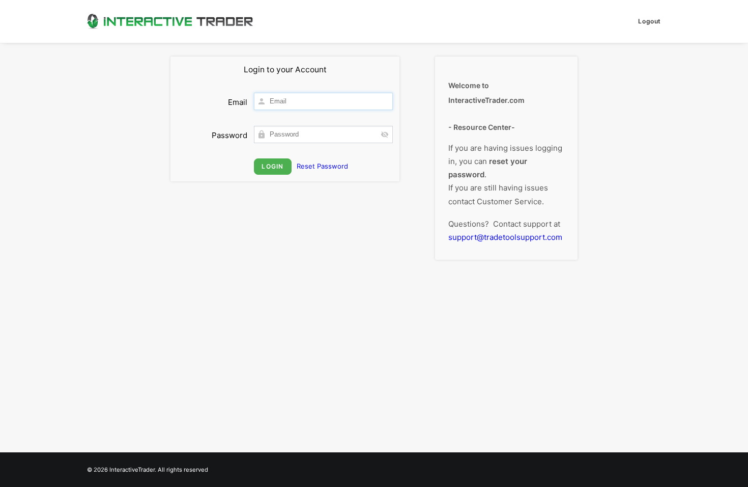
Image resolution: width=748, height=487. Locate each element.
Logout (649, 21)
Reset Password (322, 166)
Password (229, 135)
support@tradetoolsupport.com (505, 237)
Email (237, 102)
